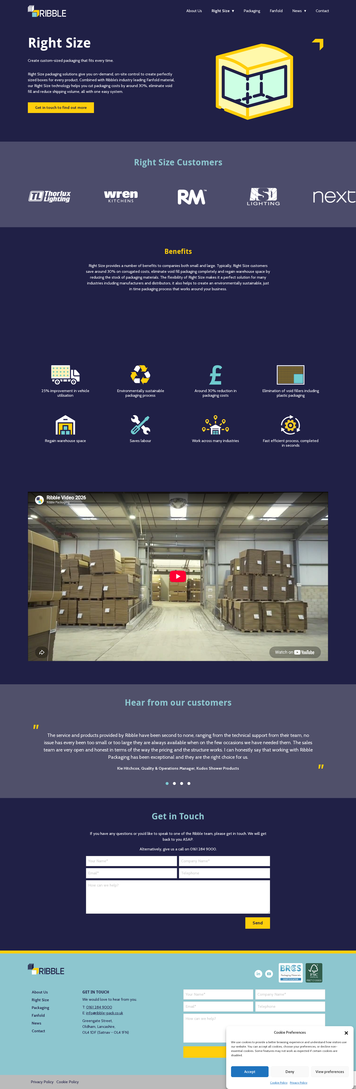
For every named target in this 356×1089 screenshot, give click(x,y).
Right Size (221, 10)
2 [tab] (174, 783)
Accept (249, 1072)
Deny (290, 1072)
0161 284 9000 (99, 1007)
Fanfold (276, 10)
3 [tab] (181, 783)
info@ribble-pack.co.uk (104, 1013)
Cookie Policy (278, 1082)
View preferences (330, 1072)
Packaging (252, 10)
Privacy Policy (298, 1082)
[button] (346, 1032)
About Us (194, 10)
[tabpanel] (178, 751)
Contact (322, 10)
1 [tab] (167, 783)
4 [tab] (188, 783)
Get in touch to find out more (61, 107)
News (297, 10)
